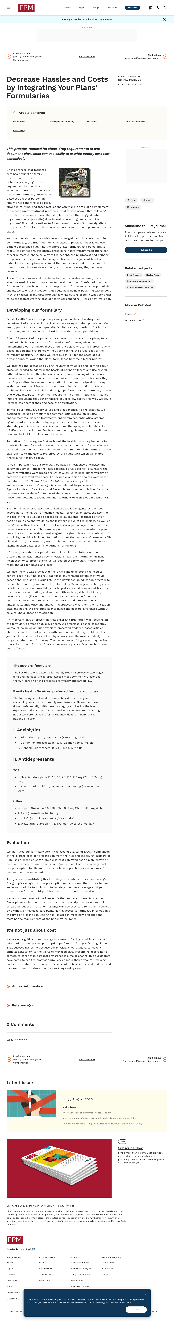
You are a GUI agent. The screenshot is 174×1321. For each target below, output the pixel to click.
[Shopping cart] (150, 8)
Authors (43, 1262)
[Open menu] (8, 8)
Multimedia (13, 1298)
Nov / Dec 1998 (87, 56)
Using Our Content (80, 1274)
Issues (67, 7)
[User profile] (157, 8)
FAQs (105, 1274)
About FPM (108, 1262)
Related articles (133, 320)
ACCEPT (136, 1310)
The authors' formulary (58, 545)
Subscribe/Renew (79, 1262)
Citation (129, 314)
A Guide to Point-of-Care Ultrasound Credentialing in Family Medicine (99, 1118)
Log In (10, 1039)
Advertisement (87, 27)
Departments (13, 1292)
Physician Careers (79, 1286)
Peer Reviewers (47, 1268)
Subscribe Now (130, 1148)
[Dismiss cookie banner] (146, 1294)
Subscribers (45, 1274)
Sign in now (105, 19)
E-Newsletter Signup (81, 1268)
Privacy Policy (125, 1303)
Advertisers (44, 1280)
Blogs (96, 7)
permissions (75, 1221)
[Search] (164, 8)
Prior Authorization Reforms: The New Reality (86, 1112)
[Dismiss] (164, 19)
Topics (82, 7)
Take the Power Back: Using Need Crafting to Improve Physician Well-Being (102, 1123)
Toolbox (11, 1274)
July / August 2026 (77, 1099)
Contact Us (108, 1268)
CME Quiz (112, 7)
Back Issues (76, 1280)
